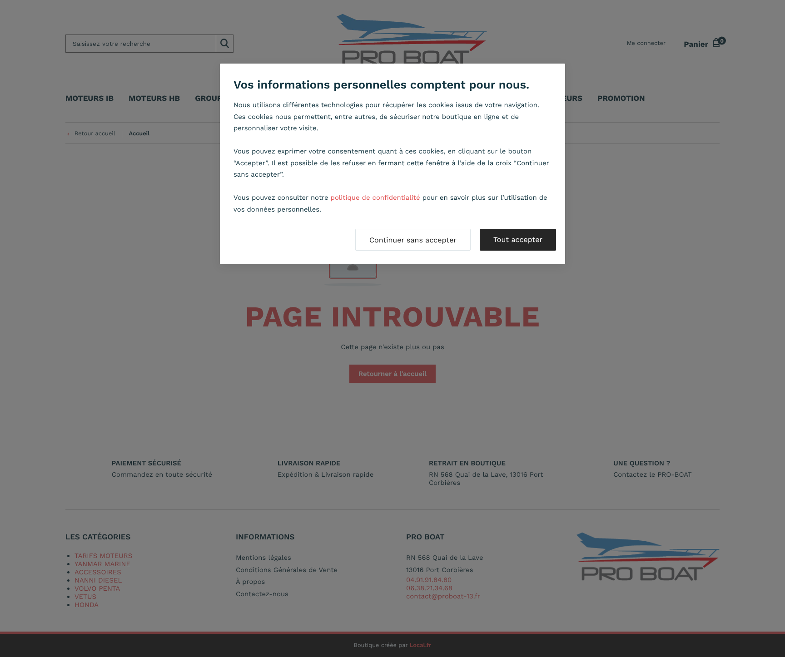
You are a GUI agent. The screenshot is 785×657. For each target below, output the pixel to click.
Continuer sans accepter (413, 240)
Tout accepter (517, 239)
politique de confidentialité (375, 197)
